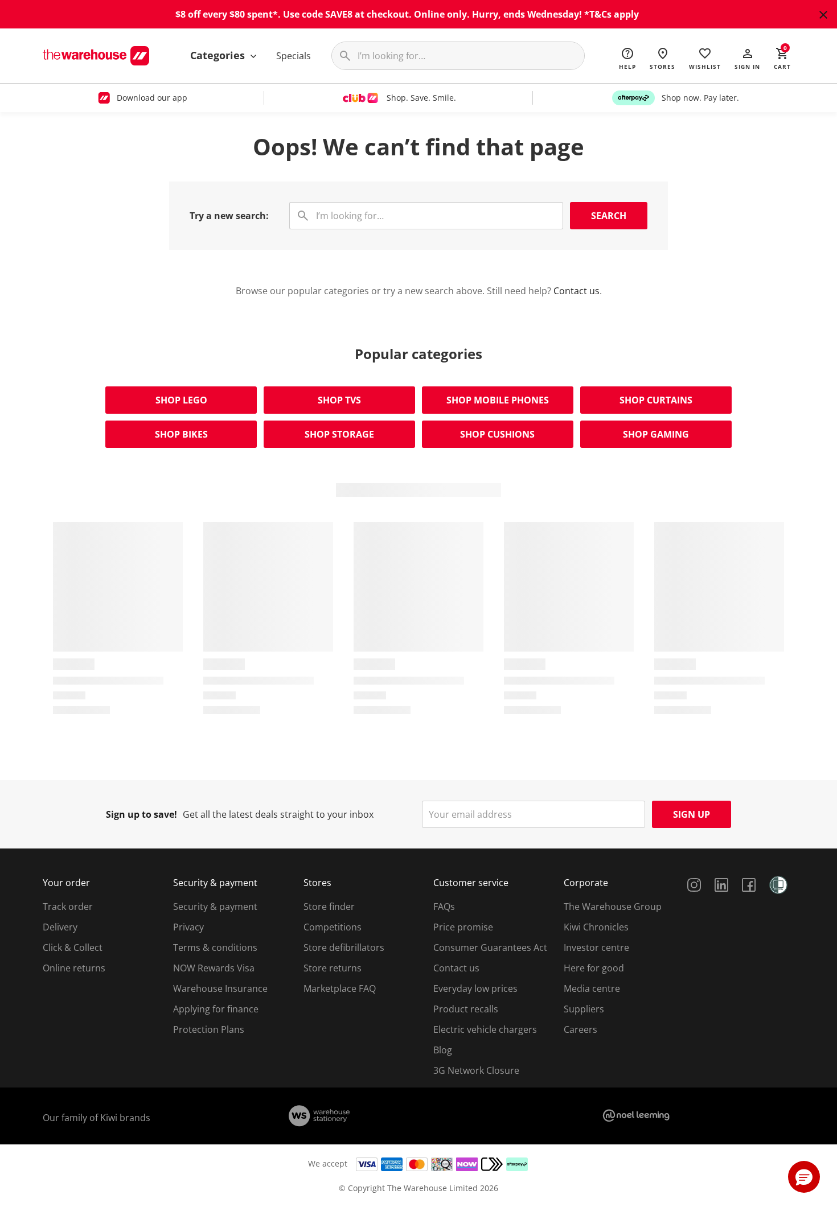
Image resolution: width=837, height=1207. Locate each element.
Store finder (329, 906)
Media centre (592, 988)
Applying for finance (216, 1009)
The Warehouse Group (613, 906)
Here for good (594, 968)
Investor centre (596, 947)
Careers (580, 1029)
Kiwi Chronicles (596, 927)
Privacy (188, 927)
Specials (293, 56)
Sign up (691, 814)
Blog (442, 1050)
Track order (68, 906)
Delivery (60, 927)
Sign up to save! (141, 814)
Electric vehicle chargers (485, 1029)
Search (608, 215)
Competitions (332, 927)
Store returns (332, 968)
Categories (219, 55)
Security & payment (215, 906)
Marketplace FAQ (339, 988)
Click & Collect (72, 947)
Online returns (74, 968)
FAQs (444, 906)
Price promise (463, 927)
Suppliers (584, 1009)
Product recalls (465, 1009)
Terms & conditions (215, 947)
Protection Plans (208, 1029)
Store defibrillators (343, 947)
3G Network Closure (476, 1070)
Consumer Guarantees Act (490, 947)
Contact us (576, 291)
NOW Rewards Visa (214, 968)
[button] (747, 58)
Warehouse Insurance (220, 988)
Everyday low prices (475, 988)
